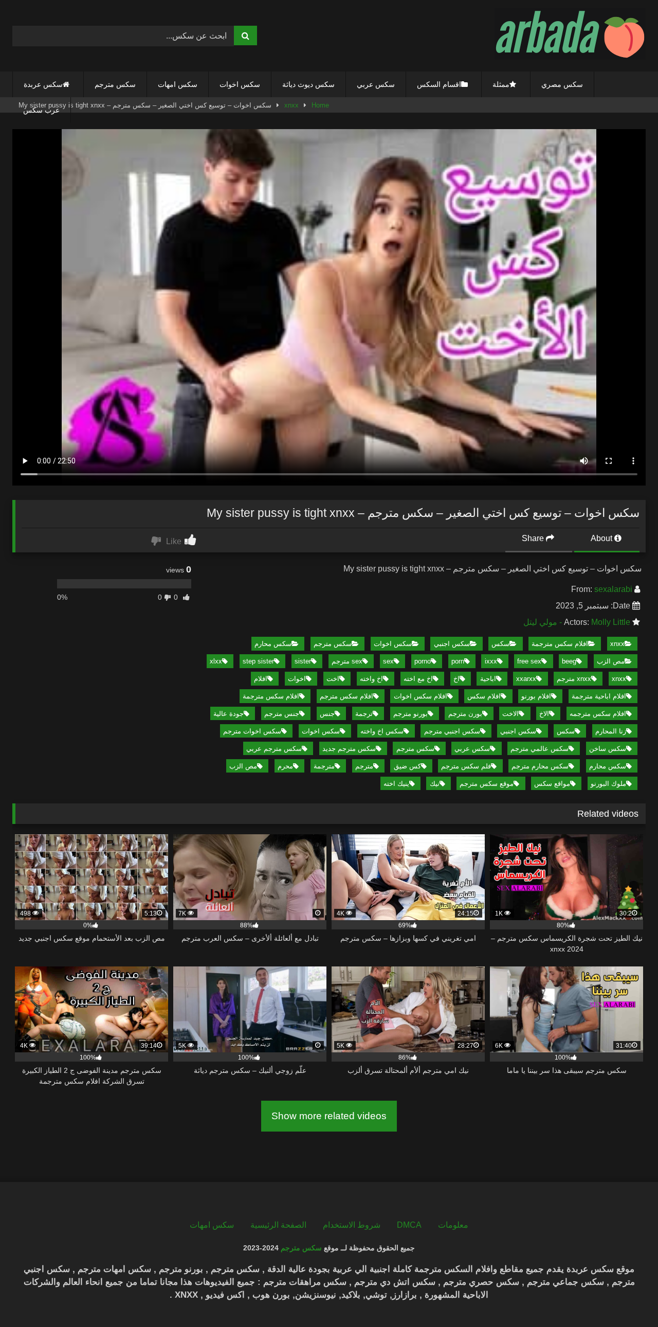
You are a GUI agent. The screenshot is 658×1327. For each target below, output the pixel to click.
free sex (529, 661)
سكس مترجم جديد (349, 748)
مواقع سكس (552, 783)
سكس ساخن (607, 748)
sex (388, 661)
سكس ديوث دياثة (308, 84)
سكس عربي (376, 84)
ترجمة (364, 714)
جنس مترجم (281, 714)
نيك (435, 783)
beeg (569, 661)
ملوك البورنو (608, 783)
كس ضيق (407, 766)
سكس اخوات (240, 84)
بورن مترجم (465, 714)
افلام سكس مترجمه (598, 714)
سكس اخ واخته (382, 731)
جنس (327, 714)
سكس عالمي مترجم (539, 748)
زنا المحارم (610, 731)
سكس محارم (272, 644)
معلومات (453, 1225)
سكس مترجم (115, 84)
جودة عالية (228, 714)
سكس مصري (562, 84)
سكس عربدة (43, 84)
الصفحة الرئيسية (278, 1225)
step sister (258, 661)
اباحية (488, 679)
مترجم (364, 766)
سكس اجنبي (452, 644)
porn (457, 661)
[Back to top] (626, 1296)
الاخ (544, 714)
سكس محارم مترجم (540, 766)
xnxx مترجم (574, 679)
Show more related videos (329, 1115)
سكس (500, 644)
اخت (332, 679)
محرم (285, 766)
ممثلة (500, 84)
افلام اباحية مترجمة (599, 696)
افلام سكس (484, 696)
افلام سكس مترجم (346, 696)
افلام (260, 679)
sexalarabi (613, 589)
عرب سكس (41, 110)
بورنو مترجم (410, 714)
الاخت (510, 714)
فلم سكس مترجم (466, 766)
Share (534, 538)
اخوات (297, 679)
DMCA (409, 1225)
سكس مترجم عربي (274, 748)
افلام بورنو (536, 696)
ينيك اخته (396, 783)
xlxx (216, 661)
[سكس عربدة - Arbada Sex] (570, 35)
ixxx (491, 661)
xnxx (617, 644)
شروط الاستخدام (351, 1225)
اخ (456, 679)
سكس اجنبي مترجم (452, 731)
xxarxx (526, 679)
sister (303, 661)
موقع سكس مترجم (487, 783)
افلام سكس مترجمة (560, 644)
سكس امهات (177, 84)
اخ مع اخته (418, 679)
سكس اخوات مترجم (252, 731)
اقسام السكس (439, 84)
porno (422, 661)
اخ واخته (371, 679)
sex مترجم (347, 661)
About (602, 538)
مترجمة (324, 766)
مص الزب (611, 661)
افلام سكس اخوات (420, 696)
